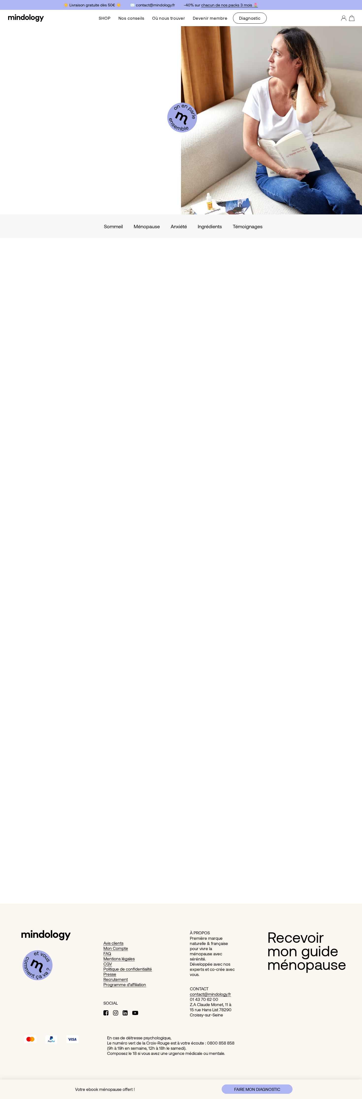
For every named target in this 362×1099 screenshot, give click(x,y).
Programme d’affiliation (124, 984)
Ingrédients (210, 226)
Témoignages (248, 226)
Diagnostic (250, 18)
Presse (109, 974)
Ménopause (147, 226)
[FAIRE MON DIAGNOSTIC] (176, 1089)
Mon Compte (115, 948)
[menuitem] (104, 18)
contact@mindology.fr (210, 994)
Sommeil (113, 226)
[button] (181, 339)
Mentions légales (119, 958)
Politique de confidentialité (127, 968)
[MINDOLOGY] (26, 18)
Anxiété (179, 226)
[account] (344, 18)
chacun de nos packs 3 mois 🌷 (226, 4)
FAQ (107, 953)
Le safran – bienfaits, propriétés (60, 874)
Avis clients (113, 943)
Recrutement (115, 979)
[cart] (350, 18)
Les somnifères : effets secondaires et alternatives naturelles (99, 439)
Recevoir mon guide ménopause (306, 950)
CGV (107, 963)
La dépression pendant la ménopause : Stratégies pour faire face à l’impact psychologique (142, 656)
